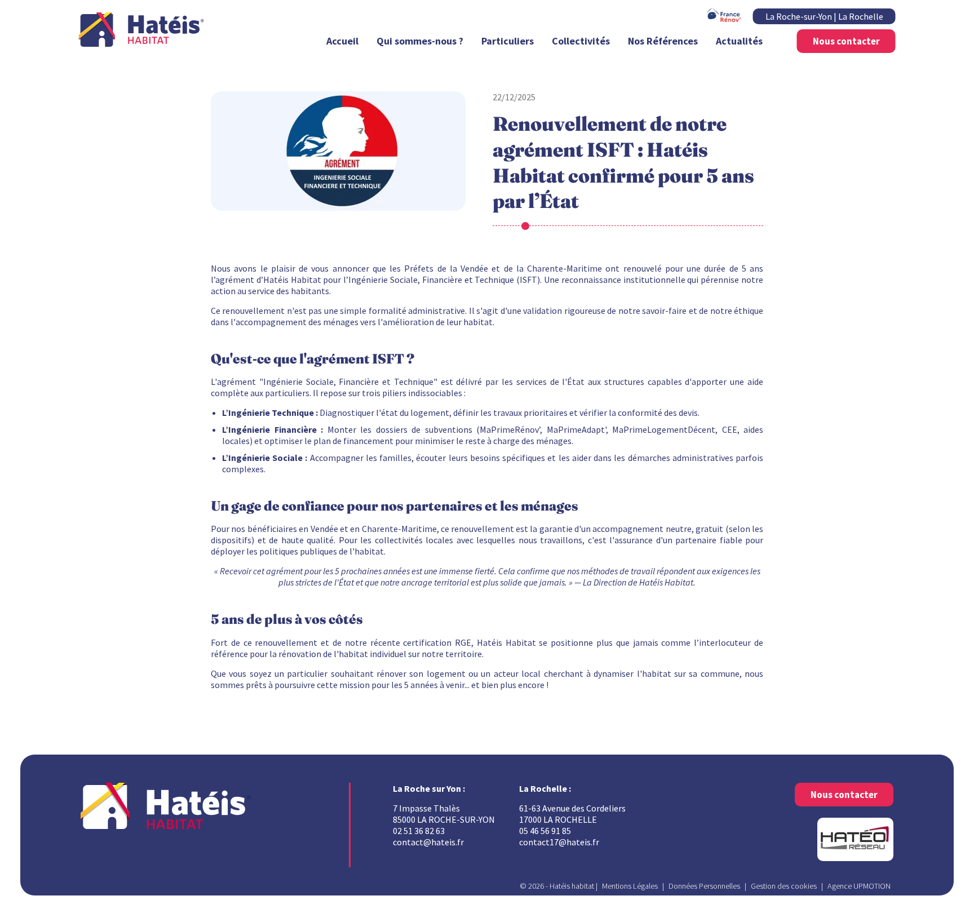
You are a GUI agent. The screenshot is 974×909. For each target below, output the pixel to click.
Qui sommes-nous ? (420, 40)
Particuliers (507, 40)
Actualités (739, 40)
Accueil (342, 40)
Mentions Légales (630, 886)
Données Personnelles (704, 886)
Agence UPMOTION (859, 886)
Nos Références (663, 40)
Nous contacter (846, 41)
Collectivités (581, 40)
